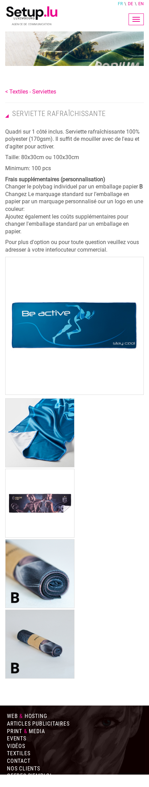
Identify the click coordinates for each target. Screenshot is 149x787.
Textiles (18, 753)
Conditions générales (38, 783)
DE (130, 3)
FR (120, 3)
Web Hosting (27, 716)
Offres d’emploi (29, 776)
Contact (18, 761)
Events (16, 738)
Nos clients (23, 768)
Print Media (26, 731)
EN (141, 3)
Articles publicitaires (38, 723)
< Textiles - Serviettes (30, 91)
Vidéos (16, 746)
